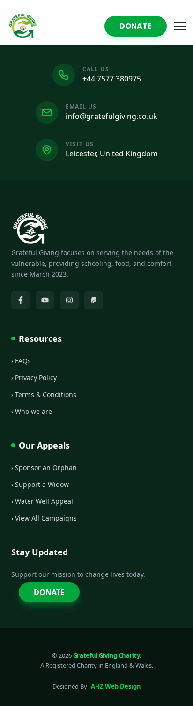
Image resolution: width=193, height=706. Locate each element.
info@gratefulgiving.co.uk (111, 116)
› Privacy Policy (34, 377)
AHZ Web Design (116, 686)
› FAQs (21, 360)
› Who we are (31, 411)
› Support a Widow (40, 484)
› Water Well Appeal (42, 501)
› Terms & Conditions (43, 394)
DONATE (135, 26)
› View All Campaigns (44, 518)
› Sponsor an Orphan (44, 467)
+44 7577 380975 (111, 79)
